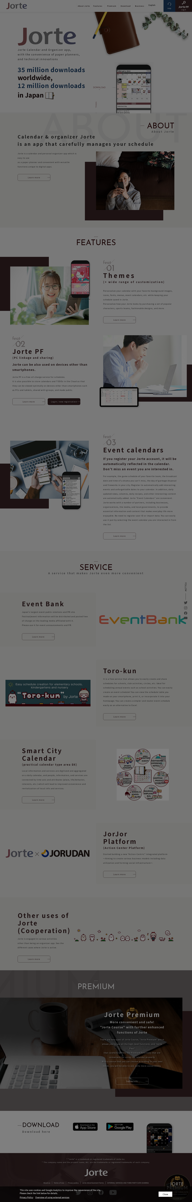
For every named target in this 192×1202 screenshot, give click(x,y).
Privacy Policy (26, 1197)
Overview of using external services (52, 1197)
